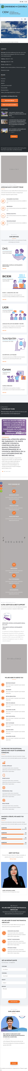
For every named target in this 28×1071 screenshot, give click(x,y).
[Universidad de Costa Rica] (14, 7)
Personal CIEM (4, 87)
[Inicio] (11, 13)
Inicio (9, 30)
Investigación (5, 437)
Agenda (2, 83)
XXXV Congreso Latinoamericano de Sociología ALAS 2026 (17, 129)
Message (4, 986)
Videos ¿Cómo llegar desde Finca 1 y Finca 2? (10, 92)
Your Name (4, 966)
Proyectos (3, 78)
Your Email (4, 973)
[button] (2, 471)
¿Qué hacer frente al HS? (6, 85)
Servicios (3, 80)
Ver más (14, 136)
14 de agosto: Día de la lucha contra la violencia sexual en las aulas (17, 114)
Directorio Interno (4, 90)
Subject (4, 979)
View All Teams (13, 859)
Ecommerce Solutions (13, 199)
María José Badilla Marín (8, 890)
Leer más (4, 268)
